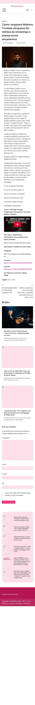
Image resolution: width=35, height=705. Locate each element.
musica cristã (11, 279)
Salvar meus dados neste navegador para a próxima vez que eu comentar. (18, 494)
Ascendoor (11, 603)
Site (3, 483)
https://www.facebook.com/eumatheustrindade (18, 262)
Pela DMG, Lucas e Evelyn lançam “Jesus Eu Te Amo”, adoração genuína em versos (16, 333)
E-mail (4, 474)
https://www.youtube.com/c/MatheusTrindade (18, 269)
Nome (4, 464)
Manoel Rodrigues (8, 43)
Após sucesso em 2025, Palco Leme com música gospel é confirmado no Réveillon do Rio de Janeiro (17, 373)
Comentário (6, 438)
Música (4, 21)
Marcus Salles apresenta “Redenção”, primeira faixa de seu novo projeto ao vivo (21, 518)
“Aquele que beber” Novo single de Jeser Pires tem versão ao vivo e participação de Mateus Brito (17, 413)
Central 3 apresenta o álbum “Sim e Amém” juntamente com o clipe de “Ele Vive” (21, 528)
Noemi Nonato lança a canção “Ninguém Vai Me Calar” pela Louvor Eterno (22, 538)
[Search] (31, 10)
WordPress (27, 603)
